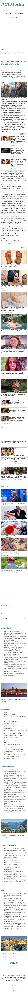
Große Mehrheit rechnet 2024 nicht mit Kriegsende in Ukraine (15, 877)
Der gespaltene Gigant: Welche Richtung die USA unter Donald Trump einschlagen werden (13, 520)
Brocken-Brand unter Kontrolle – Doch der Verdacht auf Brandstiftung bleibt (15, 805)
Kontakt (14, 990)
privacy (20, 980)
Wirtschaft (20, 13)
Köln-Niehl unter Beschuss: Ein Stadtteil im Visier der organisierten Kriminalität (15, 783)
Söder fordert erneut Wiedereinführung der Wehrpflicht (15, 853)
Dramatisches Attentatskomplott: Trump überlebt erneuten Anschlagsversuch (12, 571)
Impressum (14, 988)
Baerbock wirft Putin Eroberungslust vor (15, 862)
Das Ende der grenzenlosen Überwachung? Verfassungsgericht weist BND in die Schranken (15, 633)
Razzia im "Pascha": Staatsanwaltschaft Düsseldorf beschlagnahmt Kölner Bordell (15, 801)
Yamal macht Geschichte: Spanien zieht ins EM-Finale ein (15, 917)
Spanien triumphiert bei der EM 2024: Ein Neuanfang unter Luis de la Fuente (15, 910)
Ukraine (6, 243)
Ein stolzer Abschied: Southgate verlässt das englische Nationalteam (15, 906)
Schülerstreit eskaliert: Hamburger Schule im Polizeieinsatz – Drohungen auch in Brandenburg (14, 810)
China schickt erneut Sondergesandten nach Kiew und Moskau (14, 856)
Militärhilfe (15, 243)
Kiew (9, 243)
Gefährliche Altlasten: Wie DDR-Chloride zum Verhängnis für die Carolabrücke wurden (15, 746)
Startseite (4, 10)
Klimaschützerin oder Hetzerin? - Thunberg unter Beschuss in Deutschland (15, 656)
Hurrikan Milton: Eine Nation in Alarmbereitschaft (9, 536)
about (15, 980)
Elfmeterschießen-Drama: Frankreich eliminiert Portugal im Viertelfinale (14, 927)
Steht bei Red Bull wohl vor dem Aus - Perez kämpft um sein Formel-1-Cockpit (15, 903)
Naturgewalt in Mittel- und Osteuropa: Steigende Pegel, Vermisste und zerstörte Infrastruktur (14, 735)
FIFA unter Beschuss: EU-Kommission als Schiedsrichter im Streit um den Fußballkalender (15, 895)
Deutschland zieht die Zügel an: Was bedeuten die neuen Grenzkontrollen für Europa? (15, 740)
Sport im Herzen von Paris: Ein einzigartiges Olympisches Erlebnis (13, 899)
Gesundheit (14, 17)
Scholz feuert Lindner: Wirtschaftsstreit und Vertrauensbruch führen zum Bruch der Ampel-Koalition (15, 638)
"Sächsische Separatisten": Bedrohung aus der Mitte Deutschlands (14, 653)
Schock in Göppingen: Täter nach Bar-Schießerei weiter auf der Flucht (14, 665)
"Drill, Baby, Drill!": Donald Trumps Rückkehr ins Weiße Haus (13, 504)
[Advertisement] (14, 33)
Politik (11, 10)
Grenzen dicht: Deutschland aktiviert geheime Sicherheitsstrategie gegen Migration (14, 751)
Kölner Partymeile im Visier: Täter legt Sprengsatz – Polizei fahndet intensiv (14, 797)
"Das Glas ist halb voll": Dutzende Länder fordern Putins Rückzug (15, 860)
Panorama (23, 10)
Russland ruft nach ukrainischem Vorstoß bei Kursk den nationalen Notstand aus (15, 849)
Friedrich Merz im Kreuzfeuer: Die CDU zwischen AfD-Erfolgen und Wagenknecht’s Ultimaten (14, 756)
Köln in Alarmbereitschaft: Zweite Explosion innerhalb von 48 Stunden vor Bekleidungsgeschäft (15, 792)
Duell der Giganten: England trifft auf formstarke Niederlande (14, 920)
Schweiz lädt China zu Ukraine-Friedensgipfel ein (12, 868)
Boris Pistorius (19, 241)
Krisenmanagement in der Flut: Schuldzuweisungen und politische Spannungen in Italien (10, 553)
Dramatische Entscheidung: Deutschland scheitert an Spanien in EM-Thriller (15, 924)
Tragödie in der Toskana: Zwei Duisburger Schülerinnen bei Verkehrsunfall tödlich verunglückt (15, 787)
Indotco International (15, 975)
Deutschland (11, 241)
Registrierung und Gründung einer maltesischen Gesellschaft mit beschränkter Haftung (13, 955)
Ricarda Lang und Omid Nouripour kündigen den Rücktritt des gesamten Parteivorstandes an (14, 673)
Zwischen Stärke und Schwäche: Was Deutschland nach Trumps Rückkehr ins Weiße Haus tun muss (15, 643)
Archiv (14, 985)
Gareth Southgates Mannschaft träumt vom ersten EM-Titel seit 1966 (14, 913)
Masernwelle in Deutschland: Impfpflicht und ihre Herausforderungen (15, 669)
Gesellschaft (8, 13)
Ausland (17, 10)
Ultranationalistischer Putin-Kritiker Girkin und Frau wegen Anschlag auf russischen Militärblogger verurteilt (14, 872)
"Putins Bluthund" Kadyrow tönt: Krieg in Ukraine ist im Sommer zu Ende (15, 880)
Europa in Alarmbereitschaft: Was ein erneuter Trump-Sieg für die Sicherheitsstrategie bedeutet (14, 648)
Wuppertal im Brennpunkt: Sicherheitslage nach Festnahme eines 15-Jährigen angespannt (14, 661)
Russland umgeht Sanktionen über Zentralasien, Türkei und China (13, 865)
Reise (14, 13)
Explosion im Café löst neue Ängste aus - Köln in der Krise (15, 779)
